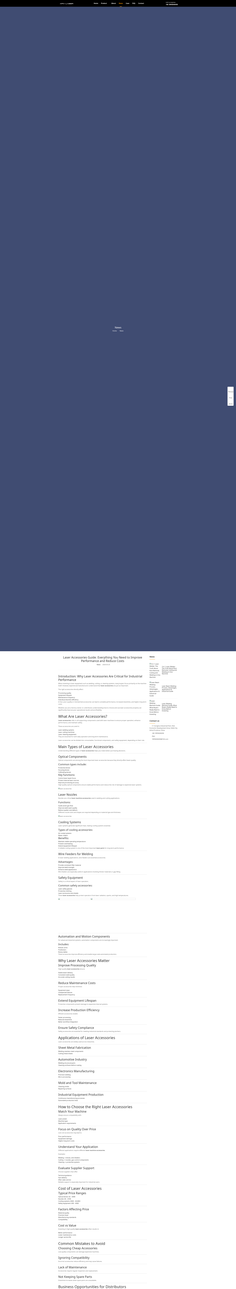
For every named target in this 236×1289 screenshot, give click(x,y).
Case (127, 3)
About (113, 3)
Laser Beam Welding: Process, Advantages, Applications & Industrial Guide (169, 688)
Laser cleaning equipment (67, 734)
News (121, 3)
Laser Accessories (90, 716)
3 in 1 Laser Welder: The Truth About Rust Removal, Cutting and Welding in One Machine (169, 670)
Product (104, 3)
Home (96, 3)
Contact (141, 3)
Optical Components (72, 757)
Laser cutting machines (66, 732)
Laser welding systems (66, 730)
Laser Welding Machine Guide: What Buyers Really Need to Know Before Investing (169, 707)
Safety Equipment (70, 878)
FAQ (133, 3)
